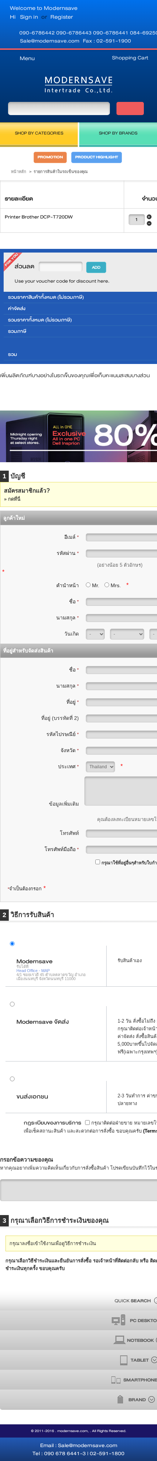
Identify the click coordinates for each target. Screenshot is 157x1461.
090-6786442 (37, 33)
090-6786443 (74, 33)
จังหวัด (70, 750)
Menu (27, 58)
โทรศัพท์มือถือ (62, 849)
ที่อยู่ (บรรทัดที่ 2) (60, 718)
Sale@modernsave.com (49, 41)
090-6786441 (111, 33)
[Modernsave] (78, 86)
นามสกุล (67, 618)
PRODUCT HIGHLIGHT (96, 157)
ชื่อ (74, 601)
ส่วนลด (24, 266)
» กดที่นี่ (12, 499)
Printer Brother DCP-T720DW (39, 217)
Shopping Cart (130, 58)
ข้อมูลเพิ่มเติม (64, 804)
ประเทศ (68, 766)
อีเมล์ (71, 537)
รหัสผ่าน (68, 553)
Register (61, 16)
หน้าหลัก (18, 171)
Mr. (95, 585)
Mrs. (116, 585)
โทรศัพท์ (69, 833)
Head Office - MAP (33, 970)
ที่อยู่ (72, 702)
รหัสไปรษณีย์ (62, 734)
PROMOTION (50, 157)
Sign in (29, 16)
